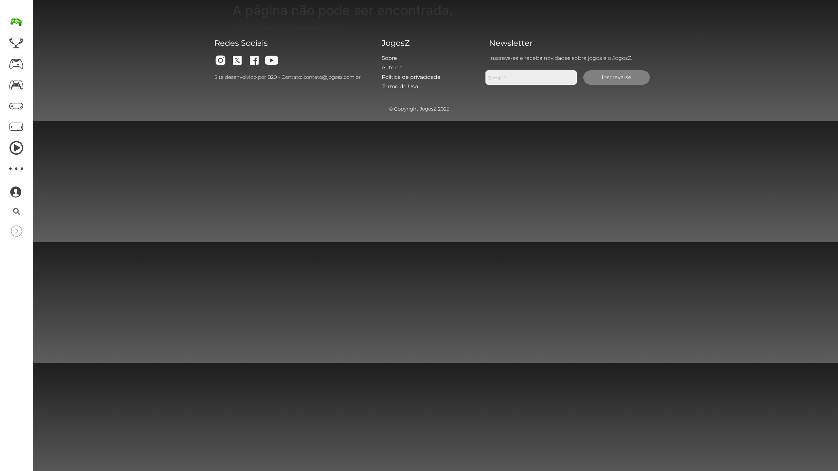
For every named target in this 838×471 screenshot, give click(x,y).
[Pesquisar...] (16, 211)
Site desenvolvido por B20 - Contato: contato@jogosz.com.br (287, 77)
